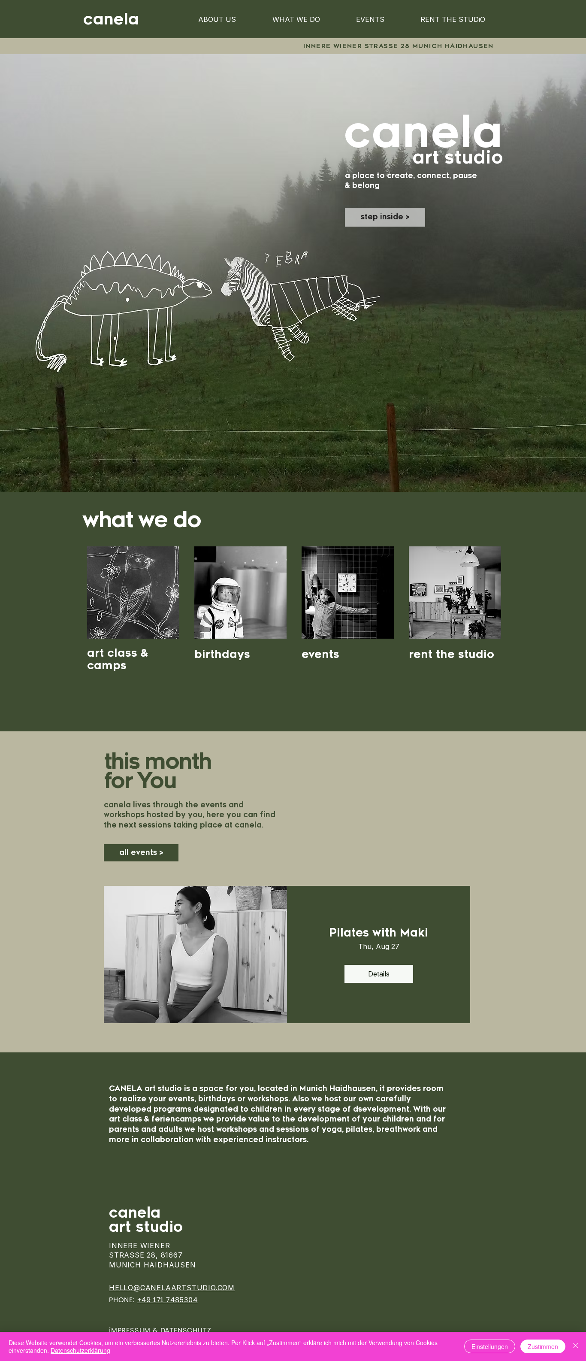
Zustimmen (543, 1346)
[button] (385, 217)
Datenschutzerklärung (80, 1350)
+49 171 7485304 (167, 1300)
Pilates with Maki (378, 933)
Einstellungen (489, 1346)
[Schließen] (576, 1346)
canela (137, 1213)
